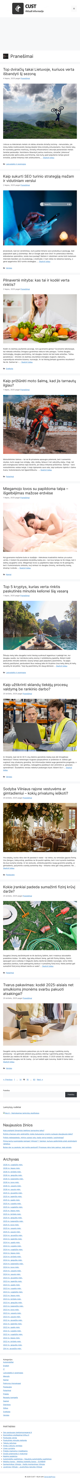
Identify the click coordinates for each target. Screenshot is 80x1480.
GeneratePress (49, 1477)
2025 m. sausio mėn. (12, 1232)
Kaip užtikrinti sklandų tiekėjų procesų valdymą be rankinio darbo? (35, 686)
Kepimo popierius (10, 1456)
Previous (7, 1080)
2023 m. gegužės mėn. (12, 1303)
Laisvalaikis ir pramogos (16, 164)
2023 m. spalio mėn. (11, 1285)
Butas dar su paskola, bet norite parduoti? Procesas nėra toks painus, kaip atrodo (37, 1147)
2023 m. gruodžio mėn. (13, 1278)
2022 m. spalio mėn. (11, 1327)
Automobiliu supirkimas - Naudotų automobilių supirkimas (27, 1459)
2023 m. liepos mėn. (11, 1295)
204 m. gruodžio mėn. (12, 1349)
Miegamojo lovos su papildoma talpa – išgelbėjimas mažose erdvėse (35, 490)
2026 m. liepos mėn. (11, 1168)
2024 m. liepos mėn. (11, 1253)
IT (4, 1369)
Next (40, 1080)
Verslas (9, 268)
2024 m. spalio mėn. (11, 1242)
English (6, 1366)
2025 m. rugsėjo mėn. (12, 1204)
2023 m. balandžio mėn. (13, 1306)
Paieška (6, 1090)
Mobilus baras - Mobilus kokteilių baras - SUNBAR (24, 1462)
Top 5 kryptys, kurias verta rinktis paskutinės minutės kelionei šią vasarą (35, 588)
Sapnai (6, 1401)
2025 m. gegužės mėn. (12, 1218)
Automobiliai (8, 1362)
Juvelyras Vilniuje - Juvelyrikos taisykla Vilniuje (22, 1467)
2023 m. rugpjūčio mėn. (13, 1292)
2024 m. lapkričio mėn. (12, 1239)
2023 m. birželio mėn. (12, 1299)
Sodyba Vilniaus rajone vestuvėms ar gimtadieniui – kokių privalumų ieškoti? (35, 791)
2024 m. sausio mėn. (12, 1274)
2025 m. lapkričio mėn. (12, 1197)
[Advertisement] (40, 32)
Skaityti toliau (48, 158)
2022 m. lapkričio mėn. (12, 1324)
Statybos (7, 1405)
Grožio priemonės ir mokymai (15, 1454)
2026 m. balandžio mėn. (13, 1179)
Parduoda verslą (10, 1438)
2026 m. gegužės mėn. (12, 1175)
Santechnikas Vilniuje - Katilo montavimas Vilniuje (24, 1464)
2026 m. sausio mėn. (12, 1189)
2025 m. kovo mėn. (11, 1225)
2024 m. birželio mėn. (12, 1257)
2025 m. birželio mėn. (12, 1214)
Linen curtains (9, 1448)
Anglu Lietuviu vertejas (12, 1446)
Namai (8, 574)
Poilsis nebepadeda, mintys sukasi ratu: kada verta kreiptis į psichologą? (33, 1138)
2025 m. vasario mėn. (12, 1228)
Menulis (6, 1376)
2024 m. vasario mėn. (12, 1271)
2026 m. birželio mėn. (12, 1172)
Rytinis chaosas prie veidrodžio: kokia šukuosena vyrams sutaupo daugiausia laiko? (38, 1134)
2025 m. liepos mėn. (11, 1211)
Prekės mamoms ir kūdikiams (15, 1451)
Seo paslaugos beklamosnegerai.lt (17, 1432)
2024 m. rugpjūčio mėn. (13, 1250)
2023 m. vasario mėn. (12, 1313)
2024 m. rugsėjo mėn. (12, 1246)
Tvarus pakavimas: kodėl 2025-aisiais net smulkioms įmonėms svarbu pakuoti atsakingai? (38, 989)
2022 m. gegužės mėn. (12, 1345)
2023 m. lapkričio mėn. (12, 1281)
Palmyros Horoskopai (12, 1383)
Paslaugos (10, 875)
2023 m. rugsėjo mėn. (12, 1288)
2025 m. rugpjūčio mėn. (13, 1207)
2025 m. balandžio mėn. (13, 1221)
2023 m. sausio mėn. (12, 1317)
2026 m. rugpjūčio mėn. (13, 1165)
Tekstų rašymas (9, 1443)
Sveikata (9, 369)
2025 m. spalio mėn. (11, 1200)
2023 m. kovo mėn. (11, 1310)
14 (20, 1080)
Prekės (6, 1394)
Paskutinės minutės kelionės (15, 1440)
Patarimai (10, 477)
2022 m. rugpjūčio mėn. (13, 1334)
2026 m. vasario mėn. (12, 1186)
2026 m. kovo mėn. (11, 1182)
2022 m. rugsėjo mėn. (12, 1331)
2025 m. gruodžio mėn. (12, 1193)
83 (34, 1080)
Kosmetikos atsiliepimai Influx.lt (16, 1435)
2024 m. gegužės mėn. (12, 1260)
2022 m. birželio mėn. (12, 1341)
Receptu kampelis (10, 1398)
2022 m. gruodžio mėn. (12, 1320)
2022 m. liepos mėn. (11, 1338)
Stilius (5, 1408)
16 (27, 1080)
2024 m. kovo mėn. (11, 1267)
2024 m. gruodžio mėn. (13, 1235)
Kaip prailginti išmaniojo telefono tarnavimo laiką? (23, 1130)
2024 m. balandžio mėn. (13, 1264)
